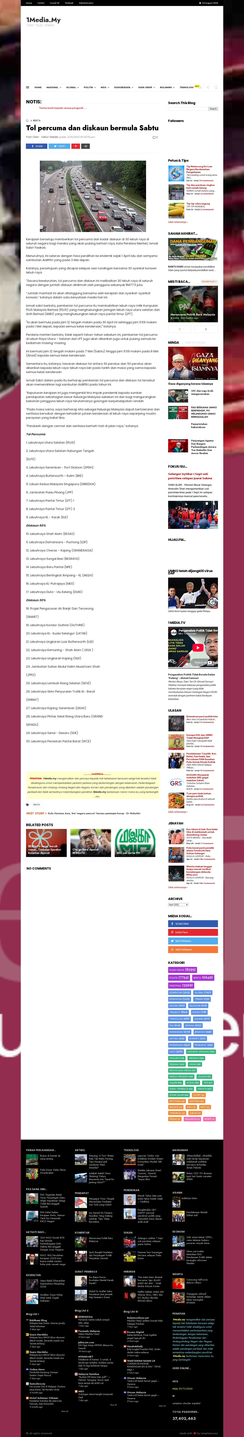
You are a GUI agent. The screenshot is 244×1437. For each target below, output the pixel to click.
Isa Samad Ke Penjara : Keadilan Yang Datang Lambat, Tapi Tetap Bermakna (101, 1217)
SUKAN (196, 1012)
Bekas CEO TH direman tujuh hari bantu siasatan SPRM (199, 1176)
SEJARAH (174, 1064)
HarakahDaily (135, 1346)
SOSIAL (190, 1083)
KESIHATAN (175, 999)
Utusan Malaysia (136, 1378)
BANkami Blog (38, 1320)
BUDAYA (173, 1107)
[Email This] (85, 146)
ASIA (189, 1107)
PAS (171, 1025)
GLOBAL (71, 87)
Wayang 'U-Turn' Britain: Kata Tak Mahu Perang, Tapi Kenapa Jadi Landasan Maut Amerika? (101, 1161)
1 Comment (207, 843)
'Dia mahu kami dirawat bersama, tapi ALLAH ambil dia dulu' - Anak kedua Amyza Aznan (150, 1281)
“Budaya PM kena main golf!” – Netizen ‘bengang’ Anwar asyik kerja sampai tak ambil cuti (94, 1380)
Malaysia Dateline (88, 1374)
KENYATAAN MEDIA (180, 1070)
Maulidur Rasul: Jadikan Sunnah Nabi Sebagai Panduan (145, 1322)
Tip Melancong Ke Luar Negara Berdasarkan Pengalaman (199, 169)
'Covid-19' (54, 3)
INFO (203, 1107)
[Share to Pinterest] (75, 146)
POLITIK (88, 87)
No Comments (208, 859)
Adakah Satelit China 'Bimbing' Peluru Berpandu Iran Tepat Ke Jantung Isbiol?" (101, 1177)
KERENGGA (85, 1317)
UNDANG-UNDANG (198, 1051)
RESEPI (208, 1119)
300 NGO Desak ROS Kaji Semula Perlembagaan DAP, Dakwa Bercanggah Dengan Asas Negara (52, 1243)
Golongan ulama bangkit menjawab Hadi (95, 1396)
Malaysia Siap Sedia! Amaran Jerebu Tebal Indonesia (47, 1324)
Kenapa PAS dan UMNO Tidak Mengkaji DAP (199, 736)
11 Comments (207, 722)
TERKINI (199, 999)
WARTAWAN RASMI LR (141, 1361)
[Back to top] (236, 1429)
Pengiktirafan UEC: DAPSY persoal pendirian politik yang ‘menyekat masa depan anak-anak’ (150, 1216)
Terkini (40, 3)
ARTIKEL (173, 1038)
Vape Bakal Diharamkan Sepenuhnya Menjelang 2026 (52, 1283)
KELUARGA (191, 1119)
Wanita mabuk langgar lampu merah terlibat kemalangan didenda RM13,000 (199, 871)
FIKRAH (173, 1119)
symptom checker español (186, 1403)
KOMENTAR (175, 992)
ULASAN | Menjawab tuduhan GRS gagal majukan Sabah (197, 778)
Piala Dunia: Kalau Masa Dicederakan (53, 1171)
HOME (38, 87)
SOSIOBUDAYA (122, 87)
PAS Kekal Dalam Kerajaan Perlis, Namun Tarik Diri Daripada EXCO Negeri (52, 1216)
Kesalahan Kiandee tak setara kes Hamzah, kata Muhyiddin (46, 1402)
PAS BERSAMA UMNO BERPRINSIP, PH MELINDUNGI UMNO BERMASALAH (204, 412)
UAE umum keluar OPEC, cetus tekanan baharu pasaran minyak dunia (200, 1240)
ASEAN (194, 1113)
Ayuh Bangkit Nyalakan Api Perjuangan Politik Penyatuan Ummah (101, 1255)
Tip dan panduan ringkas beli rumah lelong (200, 186)
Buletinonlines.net (138, 1318)
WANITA (202, 1089)
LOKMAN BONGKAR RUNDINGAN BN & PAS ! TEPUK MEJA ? (144, 1366)
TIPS (205, 1083)
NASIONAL (52, 87)
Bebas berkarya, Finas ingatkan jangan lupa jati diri (142, 1336)
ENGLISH (174, 1058)
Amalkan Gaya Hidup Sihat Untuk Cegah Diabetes (51, 1298)
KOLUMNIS (166, 87)
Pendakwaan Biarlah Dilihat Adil (197, 1213)
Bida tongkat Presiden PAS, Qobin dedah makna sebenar (144, 1351)
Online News (37, 1369)
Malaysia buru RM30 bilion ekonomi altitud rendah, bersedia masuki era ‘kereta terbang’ (47, 1340)
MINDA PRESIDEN (179, 1076)
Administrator (86, 3)
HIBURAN (194, 1058)
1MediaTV (174, 1012)
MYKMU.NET (85, 1357)
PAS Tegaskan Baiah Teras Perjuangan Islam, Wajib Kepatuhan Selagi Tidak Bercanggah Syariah (53, 1200)
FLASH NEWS (176, 970)
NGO (103, 87)
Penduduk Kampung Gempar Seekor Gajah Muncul (44, 1374)
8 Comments (206, 180)
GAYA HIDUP (145, 87)
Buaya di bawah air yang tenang (50, 1157)
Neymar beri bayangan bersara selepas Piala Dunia (150, 1255)
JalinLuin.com (86, 1342)
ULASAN (202, 1076)
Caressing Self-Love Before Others (197, 1281)
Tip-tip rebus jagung (198, 204)
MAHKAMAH (176, 1032)
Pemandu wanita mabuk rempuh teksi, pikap (94, 1321)
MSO (81, 1391)
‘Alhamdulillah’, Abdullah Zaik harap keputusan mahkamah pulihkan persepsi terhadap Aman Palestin (199, 1161)
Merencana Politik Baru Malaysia (193, 314)
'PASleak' (69, 3)
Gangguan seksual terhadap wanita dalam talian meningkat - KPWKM (199, 1298)
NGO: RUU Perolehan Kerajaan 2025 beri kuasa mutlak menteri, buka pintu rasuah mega (52, 1259)
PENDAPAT (201, 1045)
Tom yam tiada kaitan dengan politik (198, 795)
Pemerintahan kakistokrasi (199, 425)
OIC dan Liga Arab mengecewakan (202, 392)
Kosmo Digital (135, 1332)
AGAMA (198, 1019)
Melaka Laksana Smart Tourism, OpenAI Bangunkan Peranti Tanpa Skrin (149, 1174)
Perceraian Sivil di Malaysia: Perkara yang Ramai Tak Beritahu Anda (47, 1388)
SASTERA (194, 1101)
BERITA (36, 120)
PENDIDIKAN (176, 1045)
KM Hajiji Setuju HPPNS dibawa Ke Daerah (95, 1347)
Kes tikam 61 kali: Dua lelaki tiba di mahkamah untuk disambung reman (202, 832)
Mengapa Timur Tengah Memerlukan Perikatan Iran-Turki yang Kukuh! (101, 1201)
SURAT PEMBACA (178, 1089)
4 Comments (207, 193)
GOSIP (196, 1095)
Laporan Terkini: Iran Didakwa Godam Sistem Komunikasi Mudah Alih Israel (150, 1160)
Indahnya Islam (189, 1198)
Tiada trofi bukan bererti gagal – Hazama (143, 1382)
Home (29, 3)
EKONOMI (195, 1006)
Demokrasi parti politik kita (202, 717)
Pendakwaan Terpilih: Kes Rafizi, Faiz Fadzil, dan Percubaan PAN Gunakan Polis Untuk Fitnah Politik (201, 758)
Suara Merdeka (39, 1334)
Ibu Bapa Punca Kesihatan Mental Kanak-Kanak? (101, 1280)
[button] (200, 87)
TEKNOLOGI (187, 87)
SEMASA (189, 1025)
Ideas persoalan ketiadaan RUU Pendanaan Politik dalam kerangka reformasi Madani (199, 1257)
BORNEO (194, 1038)
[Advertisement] (122, 59)
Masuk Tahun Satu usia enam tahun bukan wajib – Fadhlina (150, 1199)
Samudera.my (37, 1384)
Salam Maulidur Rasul (88, 1334)
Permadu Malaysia (89, 1331)
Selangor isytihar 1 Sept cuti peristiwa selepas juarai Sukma (190, 476)
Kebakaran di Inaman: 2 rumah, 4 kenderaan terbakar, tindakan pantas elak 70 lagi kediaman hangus (95, 1362)
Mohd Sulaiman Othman (44, 1398)
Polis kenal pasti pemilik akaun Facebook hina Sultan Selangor (200, 851)
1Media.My (43, 20)
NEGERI (173, 1006)
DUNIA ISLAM (176, 1095)
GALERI (173, 1083)
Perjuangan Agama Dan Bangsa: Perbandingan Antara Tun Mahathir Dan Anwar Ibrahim (203, 447)
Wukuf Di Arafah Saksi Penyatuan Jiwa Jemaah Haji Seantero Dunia (101, 1294)
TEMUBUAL (175, 1113)
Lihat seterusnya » (178, 222)
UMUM (192, 1064)
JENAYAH (200, 1032)
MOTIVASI (174, 1101)
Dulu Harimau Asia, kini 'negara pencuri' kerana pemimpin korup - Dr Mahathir (94, 813)
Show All (64, 1411)
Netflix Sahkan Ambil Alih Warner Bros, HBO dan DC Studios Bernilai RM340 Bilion (151, 1296)
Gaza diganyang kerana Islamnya (190, 384)
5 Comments (207, 209)
